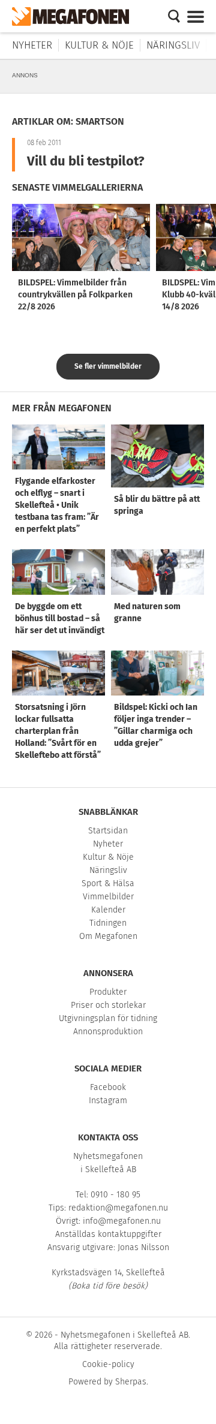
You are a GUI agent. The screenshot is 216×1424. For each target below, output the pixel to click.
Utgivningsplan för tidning (108, 1018)
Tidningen (108, 923)
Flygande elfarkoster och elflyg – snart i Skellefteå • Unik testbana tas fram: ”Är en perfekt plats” (57, 505)
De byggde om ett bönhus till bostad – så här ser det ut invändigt (59, 618)
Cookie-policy (108, 1364)
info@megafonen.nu (122, 1221)
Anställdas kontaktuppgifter (108, 1234)
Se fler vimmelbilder (108, 366)
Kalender (108, 910)
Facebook (108, 1087)
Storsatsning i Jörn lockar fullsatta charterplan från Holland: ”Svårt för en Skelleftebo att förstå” (58, 731)
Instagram (108, 1100)
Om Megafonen (108, 936)
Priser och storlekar (108, 1005)
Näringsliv (173, 45)
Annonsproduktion (108, 1031)
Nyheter (32, 45)
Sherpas (130, 1382)
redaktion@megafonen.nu (118, 1208)
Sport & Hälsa (108, 883)
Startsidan (108, 831)
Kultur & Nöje (99, 45)
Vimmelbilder (108, 897)
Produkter (108, 992)
